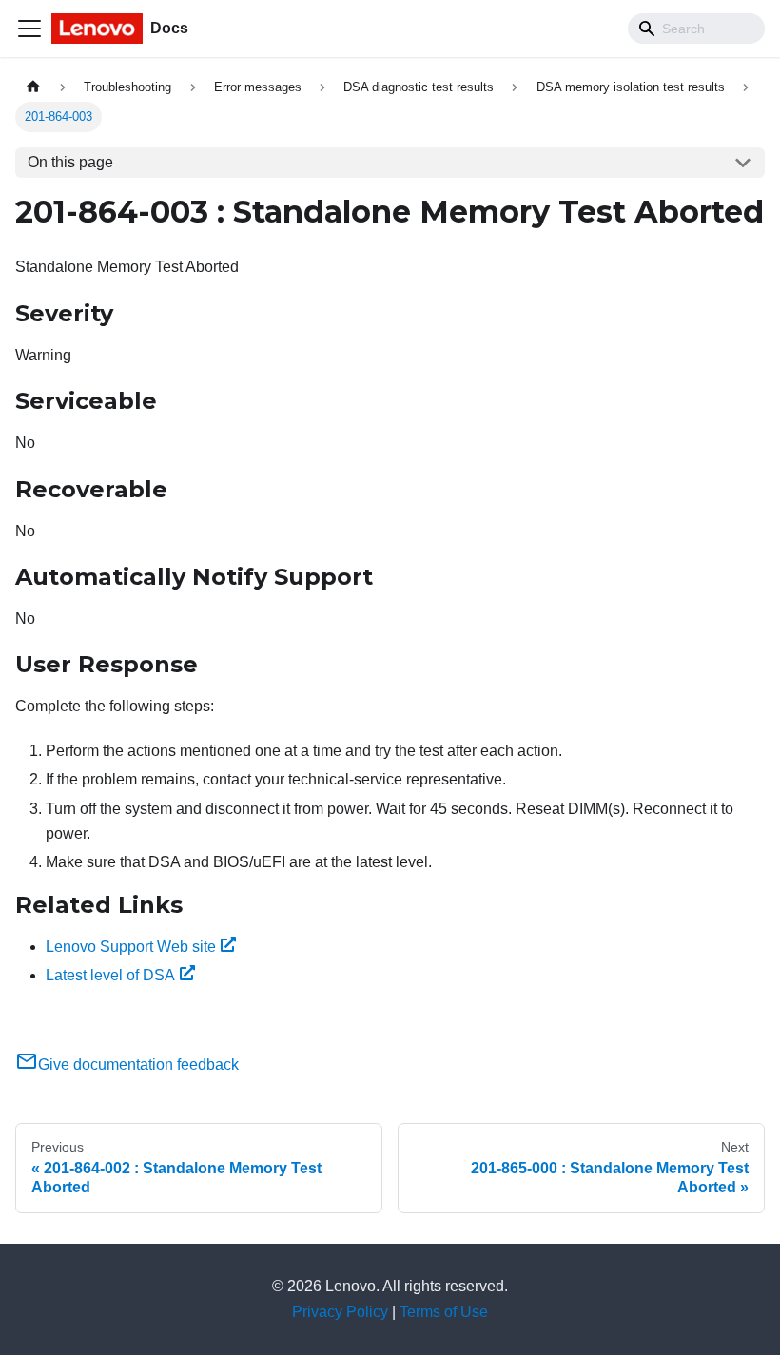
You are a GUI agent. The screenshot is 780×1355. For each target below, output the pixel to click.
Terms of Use (444, 1312)
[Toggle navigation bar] (29, 28)
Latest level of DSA (110, 975)
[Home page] (33, 87)
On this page (70, 162)
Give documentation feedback (138, 1064)
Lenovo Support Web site (131, 947)
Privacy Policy (340, 1312)
